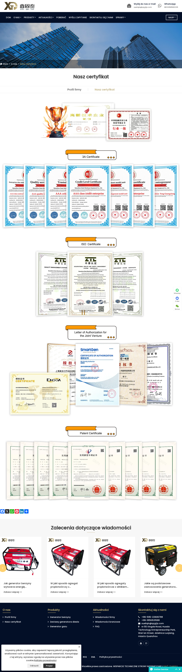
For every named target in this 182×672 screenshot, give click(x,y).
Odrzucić (34, 665)
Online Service (161, 669)
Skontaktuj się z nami (101, 17)
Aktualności (45, 17)
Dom (8, 17)
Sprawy (120, 17)
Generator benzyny (60, 617)
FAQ (97, 626)
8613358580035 (171, 7)
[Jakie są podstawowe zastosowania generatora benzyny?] (161, 557)
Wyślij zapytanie (78, 17)
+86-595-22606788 (152, 617)
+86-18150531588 (150, 620)
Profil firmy (74, 89)
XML (93, 657)
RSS (85, 657)
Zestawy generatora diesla (64, 621)
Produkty (29, 17)
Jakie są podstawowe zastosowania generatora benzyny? (159, 585)
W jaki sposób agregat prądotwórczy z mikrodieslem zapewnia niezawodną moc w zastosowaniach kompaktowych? (64, 585)
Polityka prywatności (110, 657)
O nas (16, 17)
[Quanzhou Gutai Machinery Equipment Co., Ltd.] (19, 5)
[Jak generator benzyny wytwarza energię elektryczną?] (20, 557)
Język (171, 17)
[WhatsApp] (146, 643)
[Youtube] (140, 643)
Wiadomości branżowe (107, 621)
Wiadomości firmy (105, 617)
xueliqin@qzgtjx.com (143, 7)
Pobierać (61, 17)
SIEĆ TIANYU (170, 666)
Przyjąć (49, 665)
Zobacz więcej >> (13, 592)
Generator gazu (58, 626)
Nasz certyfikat (28, 63)
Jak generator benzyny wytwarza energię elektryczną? (17, 585)
